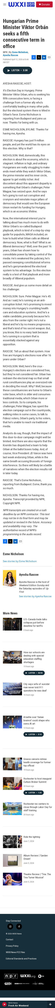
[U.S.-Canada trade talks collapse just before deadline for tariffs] (12, 624)
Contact (9, 939)
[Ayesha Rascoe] (9, 579)
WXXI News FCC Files (15, 952)
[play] (4, 1004)
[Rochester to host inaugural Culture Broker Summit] (12, 783)
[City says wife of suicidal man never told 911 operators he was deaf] (12, 689)
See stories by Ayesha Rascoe (35, 596)
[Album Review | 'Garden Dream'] (12, 860)
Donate (46, 4)
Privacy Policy (12, 946)
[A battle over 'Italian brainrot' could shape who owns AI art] (12, 722)
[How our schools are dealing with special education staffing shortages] (12, 657)
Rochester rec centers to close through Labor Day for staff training (37, 807)
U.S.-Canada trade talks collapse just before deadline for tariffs (35, 622)
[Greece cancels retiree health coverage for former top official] (12, 764)
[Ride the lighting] (12, 841)
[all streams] (51, 1004)
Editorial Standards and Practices (21, 959)
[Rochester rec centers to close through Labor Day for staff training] (12, 808)
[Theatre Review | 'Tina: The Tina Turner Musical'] (12, 879)
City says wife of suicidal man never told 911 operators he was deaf (36, 687)
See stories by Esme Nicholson (20, 561)
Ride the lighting (31, 837)
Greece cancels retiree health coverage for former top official (37, 762)
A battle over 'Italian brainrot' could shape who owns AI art (36, 720)
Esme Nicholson (20, 52)
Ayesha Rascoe (10, 55)
